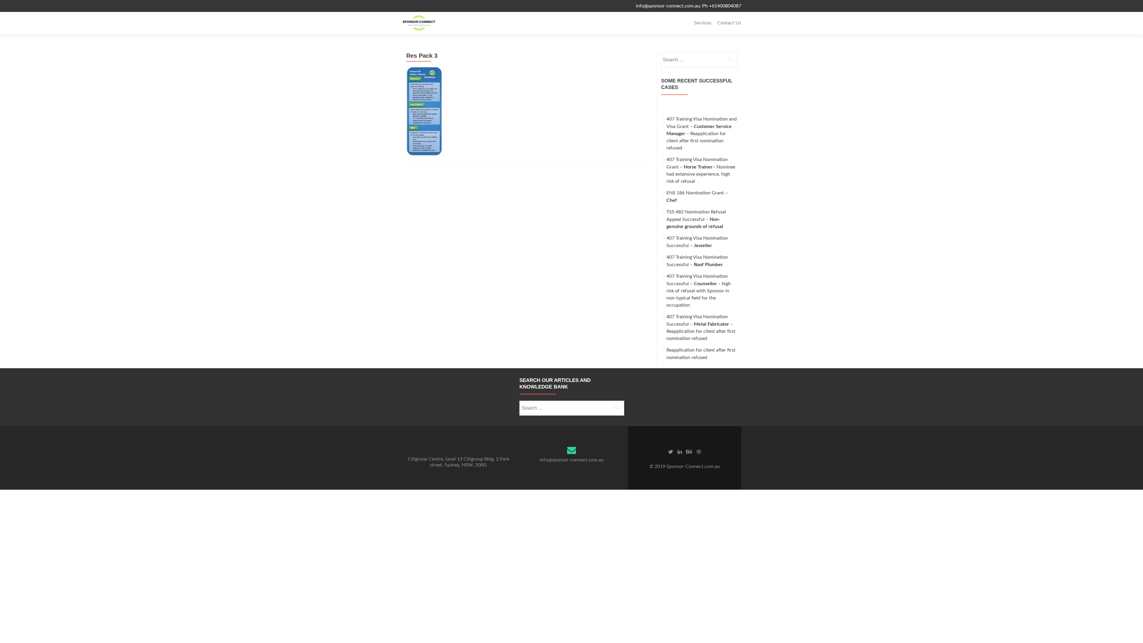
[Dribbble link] (699, 452)
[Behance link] (689, 452)
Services (702, 23)
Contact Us (729, 23)
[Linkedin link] (679, 452)
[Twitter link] (670, 452)
